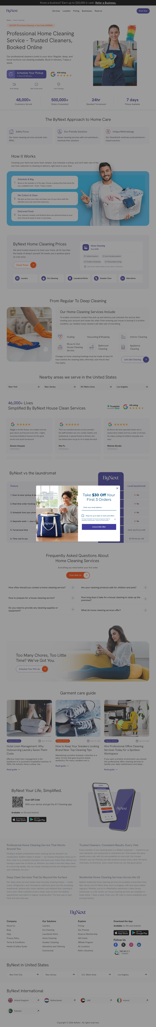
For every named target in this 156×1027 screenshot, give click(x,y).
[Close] (117, 488)
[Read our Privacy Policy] (115, 519)
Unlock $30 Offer (99, 527)
